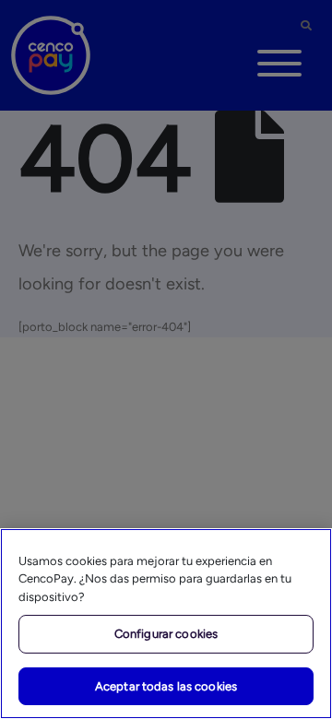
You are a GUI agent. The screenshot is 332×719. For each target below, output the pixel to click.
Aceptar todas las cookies (166, 686)
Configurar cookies (166, 634)
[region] (166, 623)
